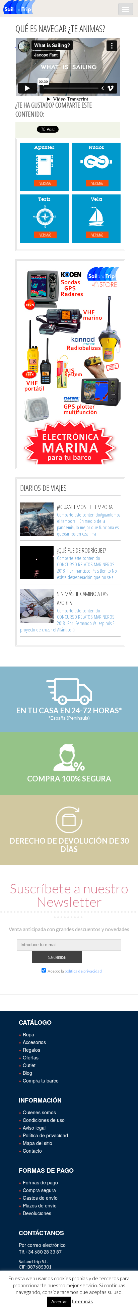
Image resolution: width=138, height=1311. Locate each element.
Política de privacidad (45, 1135)
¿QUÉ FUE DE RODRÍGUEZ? (81, 550)
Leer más (82, 1301)
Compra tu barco (41, 1080)
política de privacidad (83, 971)
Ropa (28, 1034)
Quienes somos (39, 1112)
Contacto (32, 1150)
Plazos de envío (40, 1205)
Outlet (29, 1065)
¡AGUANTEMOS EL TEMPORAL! (86, 507)
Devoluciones (37, 1213)
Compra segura (39, 1190)
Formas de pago (40, 1182)
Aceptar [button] (59, 1301)
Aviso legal (34, 1127)
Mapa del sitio (37, 1143)
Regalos (31, 1049)
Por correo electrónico (42, 1245)
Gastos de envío (40, 1197)
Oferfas (31, 1057)
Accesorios (34, 1042)
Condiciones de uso (44, 1120)
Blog (27, 1072)
